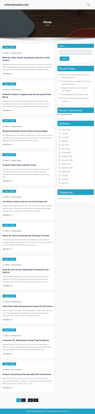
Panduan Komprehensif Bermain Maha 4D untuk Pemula (26, 374)
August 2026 (66, 129)
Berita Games (16, 53)
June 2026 (65, 137)
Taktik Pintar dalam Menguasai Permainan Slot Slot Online (27, 306)
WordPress (42, 411)
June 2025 (65, 179)
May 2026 (65, 141)
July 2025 (65, 175)
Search (62, 46)
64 (30, 400)
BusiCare (55, 411)
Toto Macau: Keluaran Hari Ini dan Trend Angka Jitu (24, 201)
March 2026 (66, 149)
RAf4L (7, 53)
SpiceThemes (64, 411)
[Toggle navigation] (88, 5)
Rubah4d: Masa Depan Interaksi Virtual (19, 165)
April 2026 (65, 145)
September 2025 (67, 168)
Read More (6, 73)
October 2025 (66, 164)
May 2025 (65, 183)
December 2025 (67, 156)
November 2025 (67, 160)
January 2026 (66, 152)
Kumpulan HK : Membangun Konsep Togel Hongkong (25, 340)
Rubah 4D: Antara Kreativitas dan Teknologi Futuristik (25, 235)
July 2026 (65, 133)
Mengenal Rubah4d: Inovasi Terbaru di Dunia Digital (24, 131)
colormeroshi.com (16, 5)
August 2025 (66, 171)
